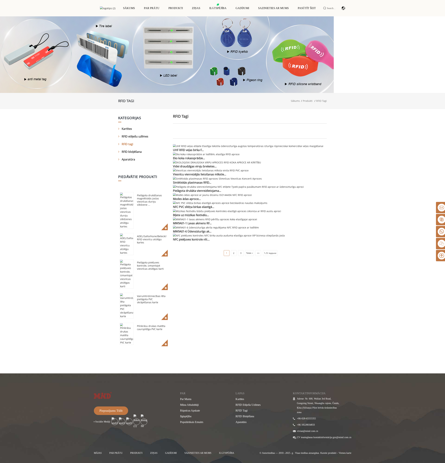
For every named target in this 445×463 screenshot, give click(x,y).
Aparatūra (128, 159)
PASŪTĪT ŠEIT (307, 8)
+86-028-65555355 (306, 418)
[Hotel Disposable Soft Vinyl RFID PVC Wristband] (211, 170)
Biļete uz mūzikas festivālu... (191, 215)
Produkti (175, 8)
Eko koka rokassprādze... (189, 158)
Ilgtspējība (217, 8)
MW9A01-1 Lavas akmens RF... (192, 223)
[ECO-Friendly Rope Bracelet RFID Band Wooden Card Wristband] (217, 162)
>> (258, 253)
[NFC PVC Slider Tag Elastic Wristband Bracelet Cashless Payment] (220, 202)
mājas (98, 453)
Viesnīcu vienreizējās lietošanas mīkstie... (199, 174)
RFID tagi (321, 100)
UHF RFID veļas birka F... (188, 150)
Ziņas (196, 8)
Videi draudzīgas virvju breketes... (195, 166)
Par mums (185, 399)
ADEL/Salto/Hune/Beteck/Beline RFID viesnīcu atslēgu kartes (155, 239)
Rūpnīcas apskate (190, 410)
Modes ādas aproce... (187, 199)
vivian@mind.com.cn (307, 431)
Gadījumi (242, 8)
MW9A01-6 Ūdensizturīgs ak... (192, 231)
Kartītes (127, 129)
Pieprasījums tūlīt (111, 410)
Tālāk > (249, 253)
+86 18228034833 (306, 425)
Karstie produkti (328, 453)
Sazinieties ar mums (273, 8)
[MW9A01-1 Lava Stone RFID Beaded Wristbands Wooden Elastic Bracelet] (215, 219)
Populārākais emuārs (191, 422)
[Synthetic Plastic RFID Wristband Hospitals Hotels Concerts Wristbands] (217, 178)
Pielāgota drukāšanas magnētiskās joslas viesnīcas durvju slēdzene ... (149, 200)
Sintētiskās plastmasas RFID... (192, 182)
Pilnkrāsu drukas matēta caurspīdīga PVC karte (151, 327)
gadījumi (171, 453)
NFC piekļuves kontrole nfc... (191, 239)
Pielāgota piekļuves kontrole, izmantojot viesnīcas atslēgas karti (150, 265)
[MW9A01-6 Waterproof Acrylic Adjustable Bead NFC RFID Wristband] (216, 227)
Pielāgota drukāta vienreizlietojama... (197, 191)
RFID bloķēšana (132, 152)
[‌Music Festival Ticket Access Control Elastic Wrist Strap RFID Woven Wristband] (227, 210)
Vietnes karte (345, 453)
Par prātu (151, 8)
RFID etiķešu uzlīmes (135, 136)
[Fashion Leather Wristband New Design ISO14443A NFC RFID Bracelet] (212, 194)
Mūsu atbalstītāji (189, 404)
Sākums (129, 8)
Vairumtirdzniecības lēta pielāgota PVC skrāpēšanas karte (151, 299)
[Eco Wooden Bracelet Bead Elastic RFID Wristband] (206, 154)
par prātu (116, 453)
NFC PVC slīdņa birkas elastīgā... (193, 207)
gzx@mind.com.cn (342, 437)
